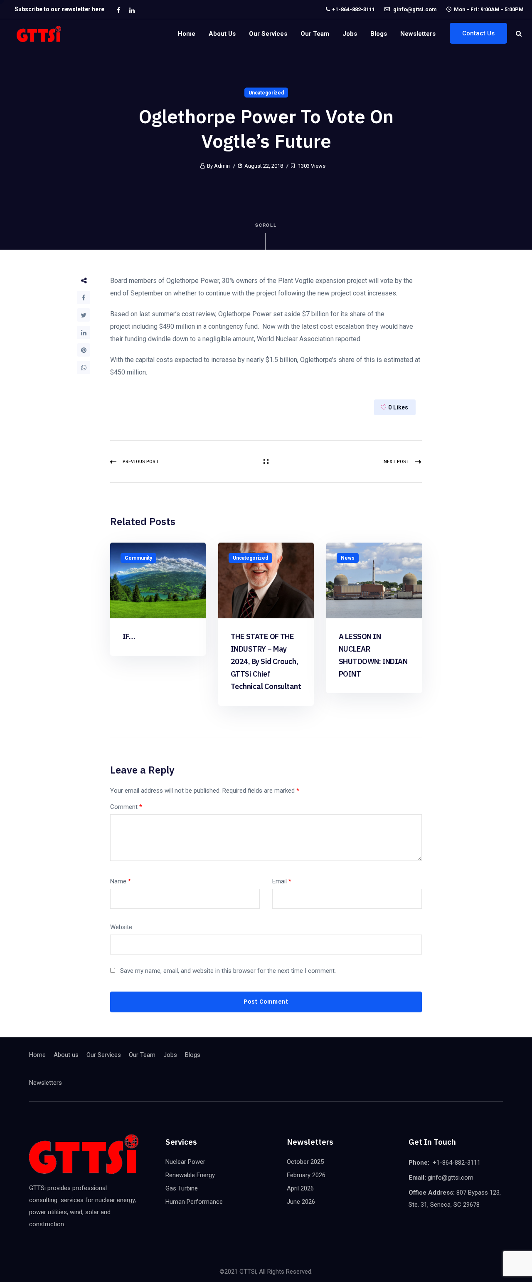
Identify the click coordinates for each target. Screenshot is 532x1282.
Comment (126, 807)
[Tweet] (83, 315)
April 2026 (300, 1188)
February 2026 (306, 1175)
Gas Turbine (181, 1188)
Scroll (266, 225)
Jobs (349, 33)
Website (121, 927)
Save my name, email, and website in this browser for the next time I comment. (228, 971)
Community (138, 558)
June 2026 (301, 1201)
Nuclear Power (185, 1161)
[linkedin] (132, 10)
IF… (129, 636)
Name (120, 881)
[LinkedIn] (83, 332)
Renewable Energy (190, 1175)
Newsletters (418, 33)
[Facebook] (83, 297)
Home (186, 33)
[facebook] (118, 10)
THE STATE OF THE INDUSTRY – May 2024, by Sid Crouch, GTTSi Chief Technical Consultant (266, 661)
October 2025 (305, 1161)
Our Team (314, 33)
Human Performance (194, 1201)
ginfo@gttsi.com (414, 9)
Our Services (268, 33)
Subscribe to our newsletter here (59, 9)
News (348, 558)
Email (281, 881)
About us (222, 33)
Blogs (378, 33)
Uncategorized (266, 93)
